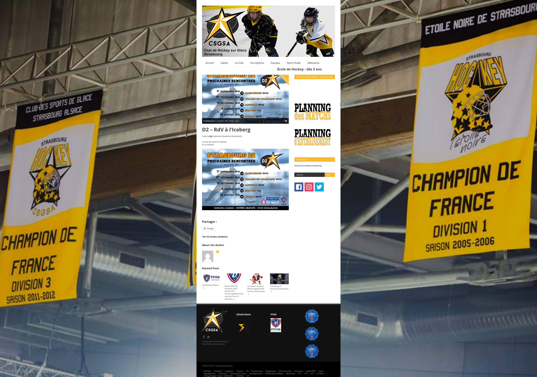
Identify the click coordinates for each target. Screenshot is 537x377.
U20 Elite (240, 376)
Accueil (209, 63)
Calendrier (218, 371)
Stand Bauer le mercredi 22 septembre (279, 287)
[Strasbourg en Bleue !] (211, 282)
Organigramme (209, 373)
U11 (299, 373)
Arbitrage (207, 371)
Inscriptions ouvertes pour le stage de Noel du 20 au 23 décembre (256, 288)
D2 (211, 136)
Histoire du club (285, 371)
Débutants (313, 63)
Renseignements (255, 373)
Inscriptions (257, 63)
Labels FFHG (311, 371)
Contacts (239, 371)
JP (217, 251)
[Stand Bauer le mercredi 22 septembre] (279, 283)
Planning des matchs (238, 373)
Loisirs (321, 371)
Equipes (275, 63)
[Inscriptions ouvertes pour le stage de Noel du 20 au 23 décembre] (256, 283)
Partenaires (223, 373)
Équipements (271, 371)
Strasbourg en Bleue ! (210, 285)
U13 (306, 373)
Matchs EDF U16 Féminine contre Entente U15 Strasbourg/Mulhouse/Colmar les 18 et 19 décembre (234, 292)
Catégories (229, 371)
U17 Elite (320, 373)
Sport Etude (294, 63)
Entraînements (257, 371)
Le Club (239, 63)
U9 (248, 376)
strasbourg (222, 236)
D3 (247, 371)
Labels (224, 63)
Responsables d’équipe (274, 373)
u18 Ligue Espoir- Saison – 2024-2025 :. (218, 376)
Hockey (213, 236)
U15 (312, 373)
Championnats (285, 79)
